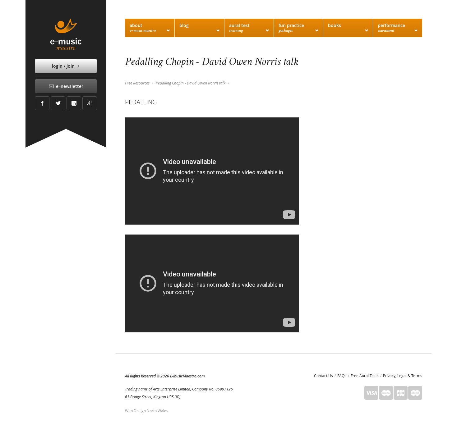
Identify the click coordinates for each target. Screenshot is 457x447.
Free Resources (137, 82)
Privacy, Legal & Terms (402, 375)
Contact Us (323, 375)
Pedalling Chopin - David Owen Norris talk (190, 82)
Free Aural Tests (365, 375)
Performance (391, 27)
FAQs (341, 375)
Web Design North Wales (146, 410)
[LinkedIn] (74, 103)
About (143, 27)
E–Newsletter (69, 86)
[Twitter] (58, 103)
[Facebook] (42, 103)
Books (334, 25)
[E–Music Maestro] (65, 34)
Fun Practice (291, 27)
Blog (184, 25)
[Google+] (89, 103)
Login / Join (64, 66)
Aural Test (239, 27)
